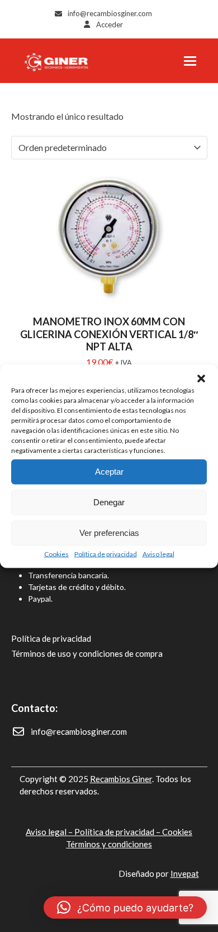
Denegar (109, 502)
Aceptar (109, 471)
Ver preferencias (109, 533)
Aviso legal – (50, 832)
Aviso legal (158, 553)
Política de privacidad (105, 553)
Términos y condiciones (109, 844)
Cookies (56, 553)
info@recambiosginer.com (110, 13)
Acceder (109, 24)
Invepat (184, 873)
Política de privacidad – (118, 832)
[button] (201, 378)
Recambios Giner (121, 779)
